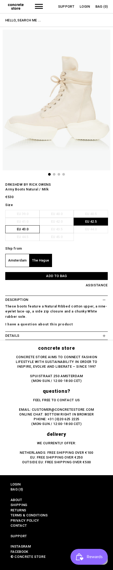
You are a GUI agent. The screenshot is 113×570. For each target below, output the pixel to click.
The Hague (40, 260)
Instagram (21, 546)
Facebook (19, 552)
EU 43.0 (22, 229)
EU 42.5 (91, 221)
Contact (19, 525)
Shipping (19, 505)
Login (85, 6)
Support (66, 6)
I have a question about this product (39, 324)
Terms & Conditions (29, 515)
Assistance (97, 285)
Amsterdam (17, 260)
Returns (18, 510)
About (16, 500)
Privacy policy (25, 520)
